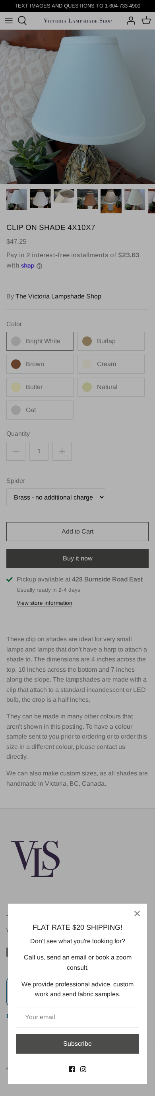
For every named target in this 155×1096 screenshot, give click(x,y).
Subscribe (77, 1043)
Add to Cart (77, 531)
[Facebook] (72, 1069)
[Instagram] (83, 1069)
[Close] (137, 913)
